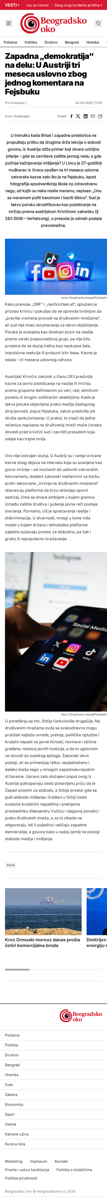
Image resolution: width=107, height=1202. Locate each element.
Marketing (13, 1161)
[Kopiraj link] (100, 116)
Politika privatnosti (21, 1178)
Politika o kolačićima (74, 1169)
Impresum (38, 1161)
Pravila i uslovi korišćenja (27, 1169)
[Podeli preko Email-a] (93, 116)
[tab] (17, 970)
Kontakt (61, 1161)
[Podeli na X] (78, 116)
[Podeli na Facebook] (71, 116)
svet (12, 865)
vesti (11, 4)
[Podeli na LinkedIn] (86, 116)
